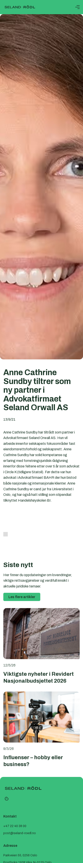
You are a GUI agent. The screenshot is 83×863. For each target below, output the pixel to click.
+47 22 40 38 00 (14, 826)
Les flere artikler (21, 597)
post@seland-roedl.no (19, 833)
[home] (20, 7)
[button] (77, 7)
